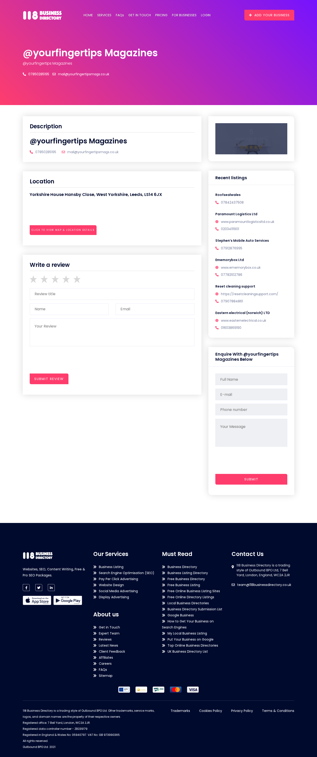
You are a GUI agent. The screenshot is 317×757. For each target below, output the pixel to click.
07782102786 (231, 274)
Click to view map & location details (63, 230)
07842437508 (232, 202)
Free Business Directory (186, 579)
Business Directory (182, 567)
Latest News (108, 645)
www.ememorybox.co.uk (241, 267)
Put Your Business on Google (190, 639)
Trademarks (180, 710)
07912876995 (231, 248)
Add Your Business (272, 15)
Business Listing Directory (188, 573)
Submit (251, 479)
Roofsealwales (228, 194)
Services (104, 15)
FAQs (120, 15)
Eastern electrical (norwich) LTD (242, 313)
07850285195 (38, 74)
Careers (105, 663)
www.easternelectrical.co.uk (243, 320)
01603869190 (231, 327)
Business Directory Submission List (195, 609)
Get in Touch (139, 15)
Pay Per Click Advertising (118, 579)
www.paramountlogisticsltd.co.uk (247, 221)
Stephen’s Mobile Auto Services (242, 240)
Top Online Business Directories (193, 645)
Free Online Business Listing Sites (194, 591)
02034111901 (230, 229)
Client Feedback (112, 651)
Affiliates (106, 657)
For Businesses (184, 15)
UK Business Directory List (188, 651)
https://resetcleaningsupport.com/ (249, 294)
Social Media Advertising (118, 591)
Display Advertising (114, 597)
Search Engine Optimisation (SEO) (126, 573)
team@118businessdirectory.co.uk (264, 584)
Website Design (111, 585)
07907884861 (232, 301)
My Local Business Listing (187, 633)
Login (205, 15)
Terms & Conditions (278, 710)
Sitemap (106, 675)
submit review (49, 379)
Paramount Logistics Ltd (236, 214)
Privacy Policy (242, 710)
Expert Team (109, 633)
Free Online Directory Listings (191, 597)
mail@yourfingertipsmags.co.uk (83, 74)
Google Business (181, 615)
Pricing (161, 15)
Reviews (105, 639)
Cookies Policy (210, 710)
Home (88, 15)
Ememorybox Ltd (229, 260)
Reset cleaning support (235, 286)
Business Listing (111, 567)
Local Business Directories (188, 603)
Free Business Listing (184, 585)
